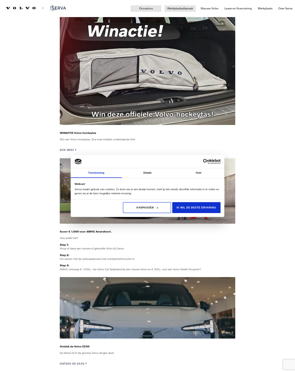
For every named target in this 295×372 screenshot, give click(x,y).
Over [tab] (199, 172)
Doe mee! (67, 149)
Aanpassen (145, 207)
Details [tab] (147, 172)
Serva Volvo (14, 7)
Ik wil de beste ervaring (196, 207)
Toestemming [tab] (96, 172)
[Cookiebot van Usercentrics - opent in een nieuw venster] (206, 161)
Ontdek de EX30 (72, 363)
